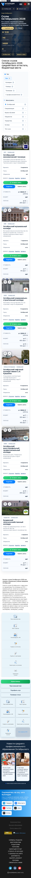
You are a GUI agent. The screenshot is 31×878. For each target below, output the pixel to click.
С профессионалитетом (14, 94)
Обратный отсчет (15, 849)
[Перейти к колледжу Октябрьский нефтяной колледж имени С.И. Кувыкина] (15, 357)
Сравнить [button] (9, 139)
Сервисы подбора (15, 840)
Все (8, 78)
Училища (9, 86)
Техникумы (10, 90)
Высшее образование (15, 825)
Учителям (15, 847)
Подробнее (9, 186)
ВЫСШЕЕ (3, 1)
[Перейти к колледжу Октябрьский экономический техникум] (15, 142)
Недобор (17, 178)
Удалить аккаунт (15, 858)
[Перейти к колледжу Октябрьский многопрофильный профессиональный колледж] (15, 434)
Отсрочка (11, 178)
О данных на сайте (16, 853)
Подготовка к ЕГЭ (15, 828)
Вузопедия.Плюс (15, 822)
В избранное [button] (5, 139)
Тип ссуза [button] (14, 129)
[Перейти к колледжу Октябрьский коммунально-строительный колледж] (15, 286)
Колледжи (10, 82)
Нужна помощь (15, 681)
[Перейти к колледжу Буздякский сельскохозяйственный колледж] (15, 508)
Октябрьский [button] (15, 104)
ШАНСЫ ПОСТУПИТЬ (24, 1)
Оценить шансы (22, 186)
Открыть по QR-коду (15, 851)
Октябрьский (6, 54)
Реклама (15, 860)
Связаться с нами (15, 862)
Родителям (15, 844)
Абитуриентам (15, 842)
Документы (15, 856)
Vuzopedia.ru (13, 872)
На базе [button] (14, 125)
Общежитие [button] (14, 116)
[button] (9, 78)
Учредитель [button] (14, 120)
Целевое (23, 178)
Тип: (6, 74)
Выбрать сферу (21, 54)
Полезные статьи (15, 694)
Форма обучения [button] (14, 112)
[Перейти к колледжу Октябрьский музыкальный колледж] (15, 214)
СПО (8, 1)
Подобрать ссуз (15, 690)
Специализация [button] (14, 108)
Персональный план (15, 686)
